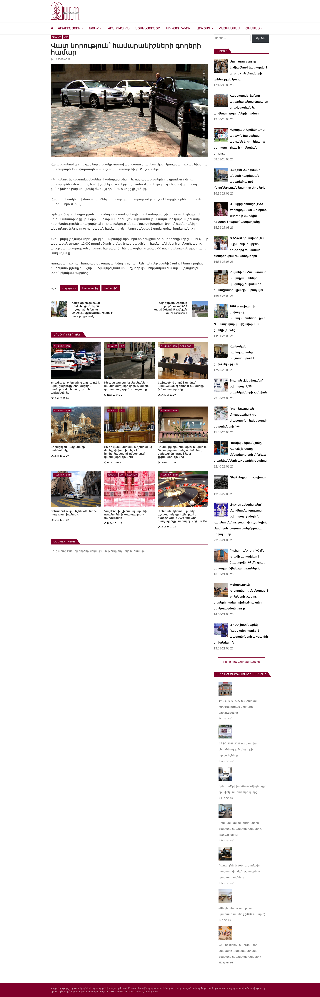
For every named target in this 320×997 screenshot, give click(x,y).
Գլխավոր (56, 37)
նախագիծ (110, 288)
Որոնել (260, 38)
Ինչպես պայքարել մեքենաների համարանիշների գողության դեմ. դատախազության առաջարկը (127, 386)
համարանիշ (90, 288)
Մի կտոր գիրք (178, 28)
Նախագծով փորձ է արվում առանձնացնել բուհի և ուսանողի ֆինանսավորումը (181, 386)
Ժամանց (253, 28)
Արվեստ (203, 28)
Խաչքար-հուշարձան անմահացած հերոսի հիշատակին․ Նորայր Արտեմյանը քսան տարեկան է (92, 307)
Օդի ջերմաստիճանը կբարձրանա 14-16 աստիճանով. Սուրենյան (170, 306)
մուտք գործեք (79, 550)
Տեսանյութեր (147, 28)
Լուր (66, 37)
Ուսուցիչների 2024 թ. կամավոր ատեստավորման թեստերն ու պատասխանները (240, 871)
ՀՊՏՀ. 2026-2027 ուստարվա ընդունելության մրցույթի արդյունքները (238, 706)
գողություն (69, 288)
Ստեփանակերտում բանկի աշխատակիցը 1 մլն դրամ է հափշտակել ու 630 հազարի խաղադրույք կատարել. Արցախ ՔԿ (182, 516)
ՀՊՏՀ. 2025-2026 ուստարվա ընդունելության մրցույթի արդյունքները (238, 749)
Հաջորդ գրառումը (176, 313)
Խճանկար (132, 475)
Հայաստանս (229, 28)
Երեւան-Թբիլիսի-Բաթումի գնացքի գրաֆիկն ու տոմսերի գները (242, 789)
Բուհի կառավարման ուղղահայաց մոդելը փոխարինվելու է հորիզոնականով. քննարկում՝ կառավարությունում (128, 451)
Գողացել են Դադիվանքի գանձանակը (68, 448)
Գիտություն (118, 28)
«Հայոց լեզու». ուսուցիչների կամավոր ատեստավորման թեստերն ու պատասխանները (240, 950)
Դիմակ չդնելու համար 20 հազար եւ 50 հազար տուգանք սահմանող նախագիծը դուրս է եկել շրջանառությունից (182, 451)
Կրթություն (69, 28)
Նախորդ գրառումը (83, 316)
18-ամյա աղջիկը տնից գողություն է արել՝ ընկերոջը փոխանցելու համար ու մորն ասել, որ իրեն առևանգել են (75, 387)
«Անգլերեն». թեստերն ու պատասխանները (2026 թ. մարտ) (242, 911)
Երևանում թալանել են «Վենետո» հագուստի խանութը (74, 513)
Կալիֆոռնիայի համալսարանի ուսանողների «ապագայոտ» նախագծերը (125, 514)
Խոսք (94, 28)
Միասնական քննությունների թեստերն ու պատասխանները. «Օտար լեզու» (240, 828)
